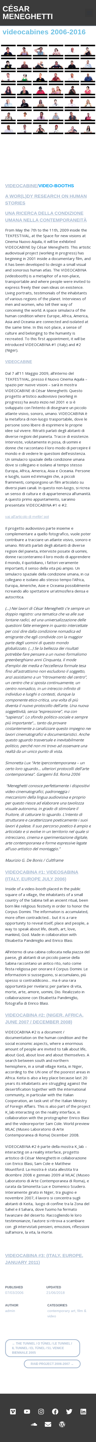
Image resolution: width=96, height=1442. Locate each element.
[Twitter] (69, 1411)
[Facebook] (55, 1411)
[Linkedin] (83, 1411)
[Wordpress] (62, 1424)
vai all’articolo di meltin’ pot (27, 516)
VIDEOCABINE (18, 361)
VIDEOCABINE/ (21, 185)
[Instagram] (41, 1411)
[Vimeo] (12, 1411)
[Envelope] (48, 1424)
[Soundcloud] (34, 1424)
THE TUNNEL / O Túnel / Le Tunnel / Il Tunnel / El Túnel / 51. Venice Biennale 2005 (42, 1348)
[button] (89, 13)
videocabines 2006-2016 (44, 32)
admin (10, 1311)
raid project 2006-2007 (52, 1364)
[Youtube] (26, 1411)
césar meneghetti (28, 13)
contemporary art (61, 1311)
